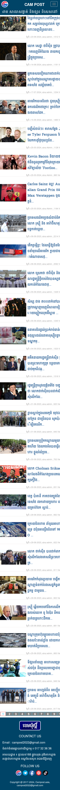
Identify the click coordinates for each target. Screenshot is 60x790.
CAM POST (34, 4)
